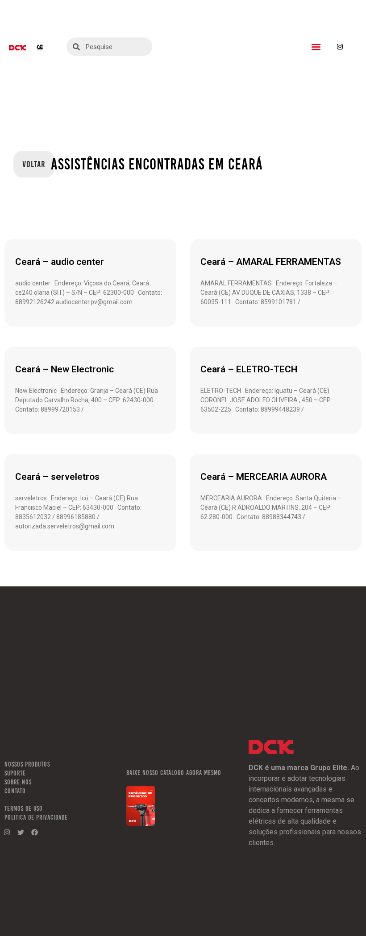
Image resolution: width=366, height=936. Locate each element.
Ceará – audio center (59, 261)
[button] (316, 46)
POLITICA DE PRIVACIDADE (36, 817)
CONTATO (15, 791)
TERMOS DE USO (23, 808)
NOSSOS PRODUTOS (27, 764)
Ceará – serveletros (57, 476)
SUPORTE (15, 773)
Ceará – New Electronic (64, 369)
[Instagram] (340, 47)
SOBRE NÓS (18, 782)
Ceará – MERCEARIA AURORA (263, 476)
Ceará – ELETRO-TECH (248, 369)
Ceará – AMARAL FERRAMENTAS (270, 261)
